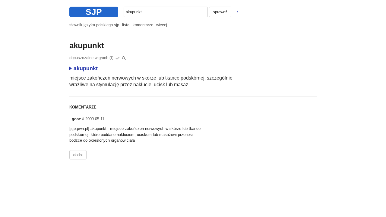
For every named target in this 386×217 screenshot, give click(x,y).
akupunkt (86, 68)
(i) (111, 58)
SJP (94, 12)
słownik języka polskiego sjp (94, 25)
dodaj (78, 155)
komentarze (143, 25)
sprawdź (220, 12)
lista (125, 25)
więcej (161, 25)
